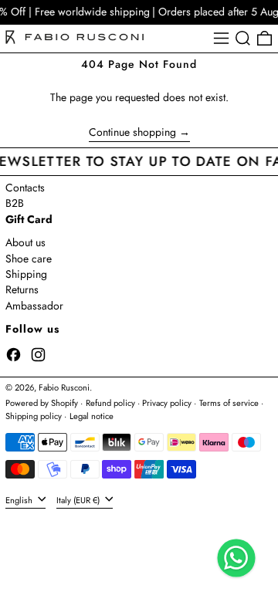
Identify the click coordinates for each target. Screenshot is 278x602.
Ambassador (34, 305)
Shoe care (28, 258)
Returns (22, 289)
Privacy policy (167, 403)
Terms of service (229, 403)
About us (25, 242)
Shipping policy (33, 416)
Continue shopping (132, 133)
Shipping (26, 274)
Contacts (25, 187)
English (20, 499)
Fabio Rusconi (64, 387)
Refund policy (110, 403)
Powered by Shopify (41, 403)
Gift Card (29, 219)
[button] (243, 38)
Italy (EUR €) (79, 499)
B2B (14, 203)
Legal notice (92, 416)
